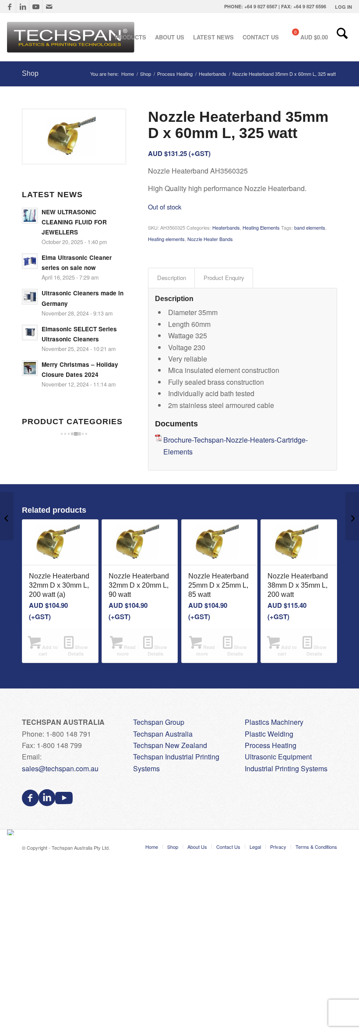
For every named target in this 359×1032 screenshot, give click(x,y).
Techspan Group (158, 722)
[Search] (342, 37)
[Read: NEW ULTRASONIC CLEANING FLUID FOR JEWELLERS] (30, 215)
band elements (309, 227)
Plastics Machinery (274, 722)
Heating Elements (261, 227)
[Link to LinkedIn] (22, 6)
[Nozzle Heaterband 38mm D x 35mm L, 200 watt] (352, 516)
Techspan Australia (163, 734)
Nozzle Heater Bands (210, 238)
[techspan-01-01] (72, 37)
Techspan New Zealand (170, 745)
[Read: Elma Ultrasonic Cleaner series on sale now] (30, 261)
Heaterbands (226, 227)
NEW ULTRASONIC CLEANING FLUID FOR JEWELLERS (74, 222)
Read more (126, 650)
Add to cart (48, 650)
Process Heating (270, 745)
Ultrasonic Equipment (278, 757)
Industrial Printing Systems (286, 768)
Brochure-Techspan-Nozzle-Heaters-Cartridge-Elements (235, 445)
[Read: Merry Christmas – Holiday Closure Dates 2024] (30, 368)
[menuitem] (341, 6)
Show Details (78, 650)
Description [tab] (171, 277)
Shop (30, 73)
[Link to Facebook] (9, 6)
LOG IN (343, 7)
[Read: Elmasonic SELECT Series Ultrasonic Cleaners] (30, 332)
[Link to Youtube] (35, 6)
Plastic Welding (269, 734)
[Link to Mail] (49, 6)
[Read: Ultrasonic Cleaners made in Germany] (30, 297)
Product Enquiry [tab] (224, 277)
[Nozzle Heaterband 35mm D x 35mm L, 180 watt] (7, 516)
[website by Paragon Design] (11, 832)
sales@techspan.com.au (60, 768)
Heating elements (166, 238)
